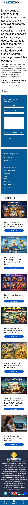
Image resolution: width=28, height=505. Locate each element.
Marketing (7, 173)
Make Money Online (9, 170)
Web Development (9, 184)
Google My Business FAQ (11, 168)
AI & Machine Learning (10, 157)
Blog (7, 65)
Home (3, 65)
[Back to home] (10, 2)
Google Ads (7, 160)
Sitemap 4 (19, 489)
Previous (11, 86)
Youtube (6, 190)
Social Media (8, 181)
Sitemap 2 (12, 489)
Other (5, 176)
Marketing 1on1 (13, 467)
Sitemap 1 (8, 489)
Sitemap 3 (16, 489)
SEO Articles (7, 179)
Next (17, 86)
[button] (26, 2)
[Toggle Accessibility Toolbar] (25, 493)
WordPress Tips (8, 187)
